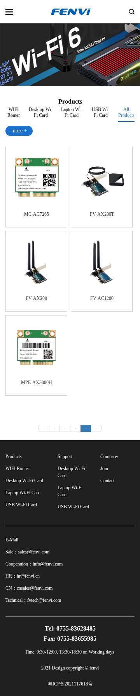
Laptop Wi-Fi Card (71, 111)
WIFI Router (13, 111)
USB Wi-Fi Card (100, 111)
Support (65, 456)
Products (13, 456)
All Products (126, 112)
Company (109, 456)
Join (104, 468)
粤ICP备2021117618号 (70, 684)
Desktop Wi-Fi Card (40, 111)
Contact (107, 480)
